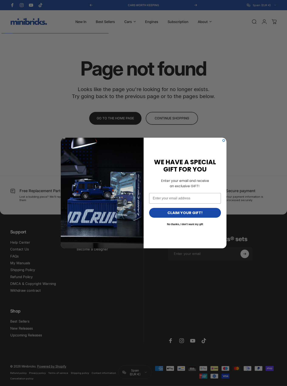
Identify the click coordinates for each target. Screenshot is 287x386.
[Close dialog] (224, 140)
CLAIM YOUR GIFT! (185, 212)
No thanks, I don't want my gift (185, 224)
